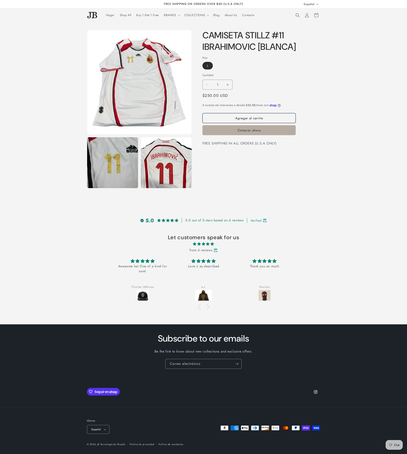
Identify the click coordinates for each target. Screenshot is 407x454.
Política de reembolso (171, 444)
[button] (171, 15)
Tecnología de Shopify (112, 444)
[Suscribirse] (236, 364)
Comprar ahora (249, 130)
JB (98, 444)
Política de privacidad (142, 444)
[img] (203, 244)
